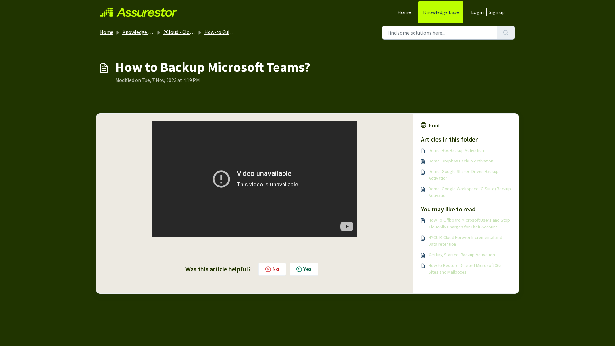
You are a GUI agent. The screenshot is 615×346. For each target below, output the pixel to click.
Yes (307, 269)
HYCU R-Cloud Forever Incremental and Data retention (465, 241)
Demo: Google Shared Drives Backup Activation (464, 175)
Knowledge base (441, 12)
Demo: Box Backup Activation (456, 150)
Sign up (497, 12)
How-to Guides (220, 32)
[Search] (506, 33)
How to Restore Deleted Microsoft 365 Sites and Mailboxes (465, 268)
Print (434, 125)
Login (477, 12)
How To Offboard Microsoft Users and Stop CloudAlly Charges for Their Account (469, 223)
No (275, 269)
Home (404, 12)
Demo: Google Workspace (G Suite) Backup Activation (470, 192)
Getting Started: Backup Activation (462, 255)
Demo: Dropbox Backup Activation (461, 161)
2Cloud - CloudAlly (183, 32)
